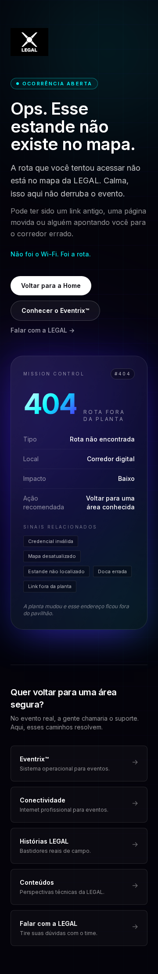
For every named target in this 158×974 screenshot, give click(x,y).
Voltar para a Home (51, 285)
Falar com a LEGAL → (43, 330)
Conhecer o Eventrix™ (55, 310)
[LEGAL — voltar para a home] (29, 42)
